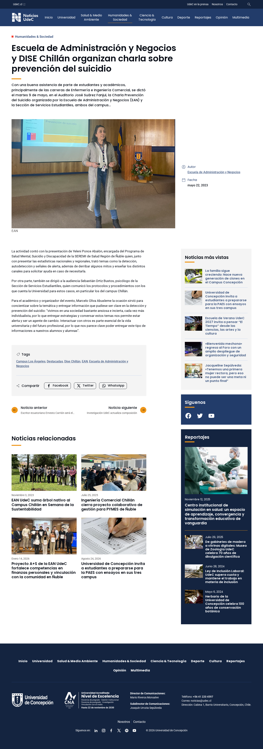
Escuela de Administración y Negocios (214, 172)
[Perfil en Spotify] (127, 730)
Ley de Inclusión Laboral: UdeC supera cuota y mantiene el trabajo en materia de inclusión (224, 576)
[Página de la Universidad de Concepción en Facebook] (111, 730)
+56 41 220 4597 (203, 696)
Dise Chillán (72, 361)
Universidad (66, 17)
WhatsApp (116, 385)
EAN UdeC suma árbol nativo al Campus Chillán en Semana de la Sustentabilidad (43, 504)
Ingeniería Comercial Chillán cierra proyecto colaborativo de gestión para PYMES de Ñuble (111, 504)
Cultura (167, 17)
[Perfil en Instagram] (104, 730)
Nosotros (217, 4)
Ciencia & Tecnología (147, 17)
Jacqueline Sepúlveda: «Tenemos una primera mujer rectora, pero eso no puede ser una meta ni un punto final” (225, 373)
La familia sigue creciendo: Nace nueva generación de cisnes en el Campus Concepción (225, 276)
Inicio (49, 17)
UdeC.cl (17, 4)
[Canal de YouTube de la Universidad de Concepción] (134, 730)
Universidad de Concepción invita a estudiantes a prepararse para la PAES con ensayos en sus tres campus (113, 570)
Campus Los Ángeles (30, 361)
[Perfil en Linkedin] (96, 730)
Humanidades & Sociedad (120, 17)
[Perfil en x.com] (119, 730)
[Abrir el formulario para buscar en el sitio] (249, 4)
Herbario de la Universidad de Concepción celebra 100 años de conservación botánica (224, 604)
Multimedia (240, 17)
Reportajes (203, 17)
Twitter (88, 385)
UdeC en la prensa (198, 4)
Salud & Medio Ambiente (91, 17)
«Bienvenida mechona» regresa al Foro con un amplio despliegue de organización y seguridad (225, 349)
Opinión (222, 17)
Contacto (231, 4)
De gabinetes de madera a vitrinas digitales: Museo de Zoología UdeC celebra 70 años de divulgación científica (226, 549)
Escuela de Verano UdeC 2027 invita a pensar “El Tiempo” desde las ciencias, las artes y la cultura (225, 326)
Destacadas (55, 361)
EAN (85, 361)
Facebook (60, 385)
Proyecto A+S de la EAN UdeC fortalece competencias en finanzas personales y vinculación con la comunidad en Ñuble (44, 570)
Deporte (183, 17)
